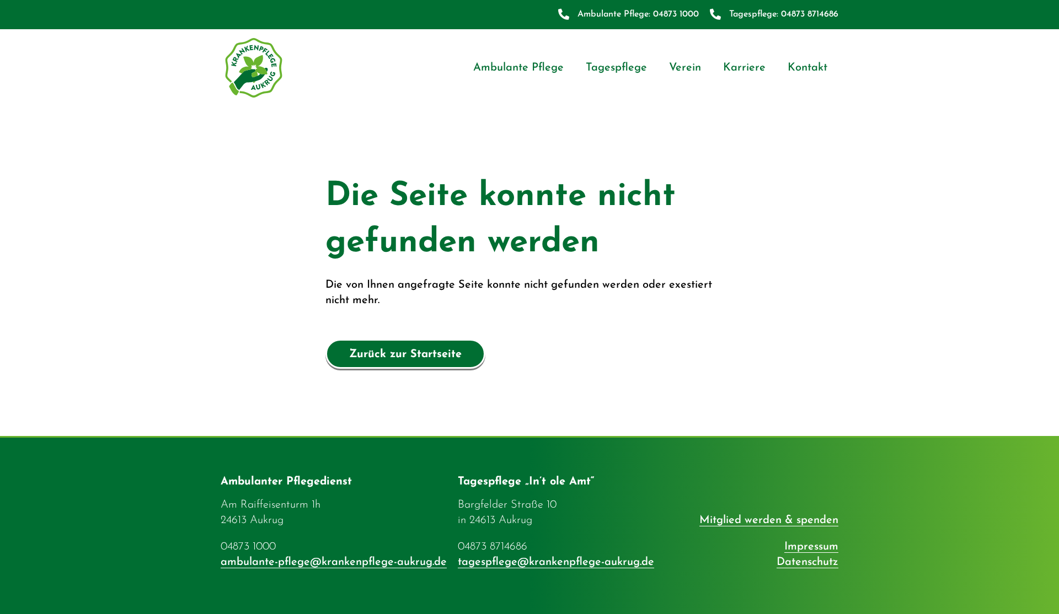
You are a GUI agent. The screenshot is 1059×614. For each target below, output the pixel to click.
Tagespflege (616, 67)
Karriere (744, 67)
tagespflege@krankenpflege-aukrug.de (556, 562)
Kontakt (807, 67)
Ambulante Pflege (518, 67)
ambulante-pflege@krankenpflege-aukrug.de (334, 562)
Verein (685, 67)
